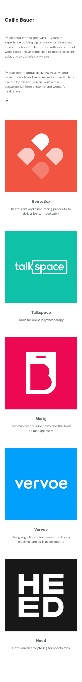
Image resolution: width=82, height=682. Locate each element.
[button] (41, 207)
